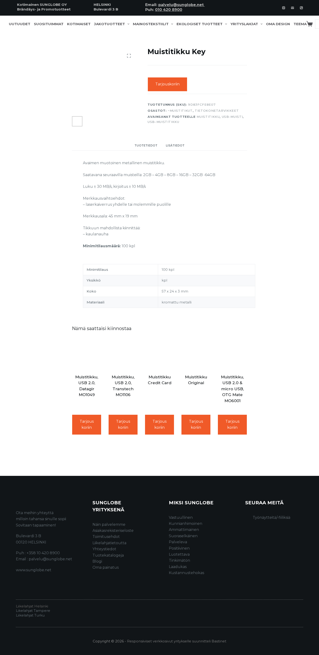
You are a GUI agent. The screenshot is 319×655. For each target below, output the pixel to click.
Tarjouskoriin (167, 84)
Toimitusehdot (106, 536)
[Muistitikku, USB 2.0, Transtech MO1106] (123, 353)
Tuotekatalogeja (108, 555)
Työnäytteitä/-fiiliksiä (271, 517)
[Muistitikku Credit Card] (159, 353)
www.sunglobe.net (33, 570)
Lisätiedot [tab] (175, 145)
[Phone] (301, 7)
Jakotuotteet (109, 24)
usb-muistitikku (163, 121)
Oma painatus (105, 567)
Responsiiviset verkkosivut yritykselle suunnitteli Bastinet (176, 641)
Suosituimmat (49, 24)
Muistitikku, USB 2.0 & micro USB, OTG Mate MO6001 (232, 389)
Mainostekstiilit (151, 24)
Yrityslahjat (244, 24)
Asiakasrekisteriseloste (113, 530)
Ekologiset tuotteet (200, 24)
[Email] (292, 7)
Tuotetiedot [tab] (146, 145)
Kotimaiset (79, 24)
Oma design (278, 24)
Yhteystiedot (104, 549)
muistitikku (208, 116)
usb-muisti (232, 116)
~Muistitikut (180, 110)
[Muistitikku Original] (196, 353)
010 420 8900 (168, 9)
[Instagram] (283, 7)
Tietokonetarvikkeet (217, 110)
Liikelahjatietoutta (109, 543)
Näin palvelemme (108, 524)
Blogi (97, 561)
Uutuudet (19, 24)
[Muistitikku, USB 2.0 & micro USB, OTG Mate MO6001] (232, 353)
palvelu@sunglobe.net (181, 5)
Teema (300, 24)
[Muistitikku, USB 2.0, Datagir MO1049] (86, 353)
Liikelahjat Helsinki (32, 606)
